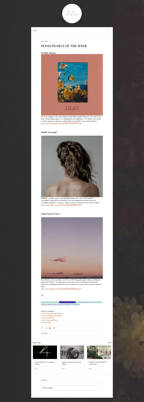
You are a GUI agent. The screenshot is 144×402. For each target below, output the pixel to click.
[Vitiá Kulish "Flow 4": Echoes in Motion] (45, 352)
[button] (109, 30)
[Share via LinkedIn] (50, 328)
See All (109, 342)
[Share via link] (54, 328)
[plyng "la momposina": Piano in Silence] (72, 352)
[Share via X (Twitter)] (46, 328)
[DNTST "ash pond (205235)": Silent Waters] (99, 352)
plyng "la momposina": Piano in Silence (71, 363)
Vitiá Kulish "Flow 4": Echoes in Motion (45, 363)
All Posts (35, 30)
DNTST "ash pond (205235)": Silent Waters (98, 363)
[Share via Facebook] (42, 328)
